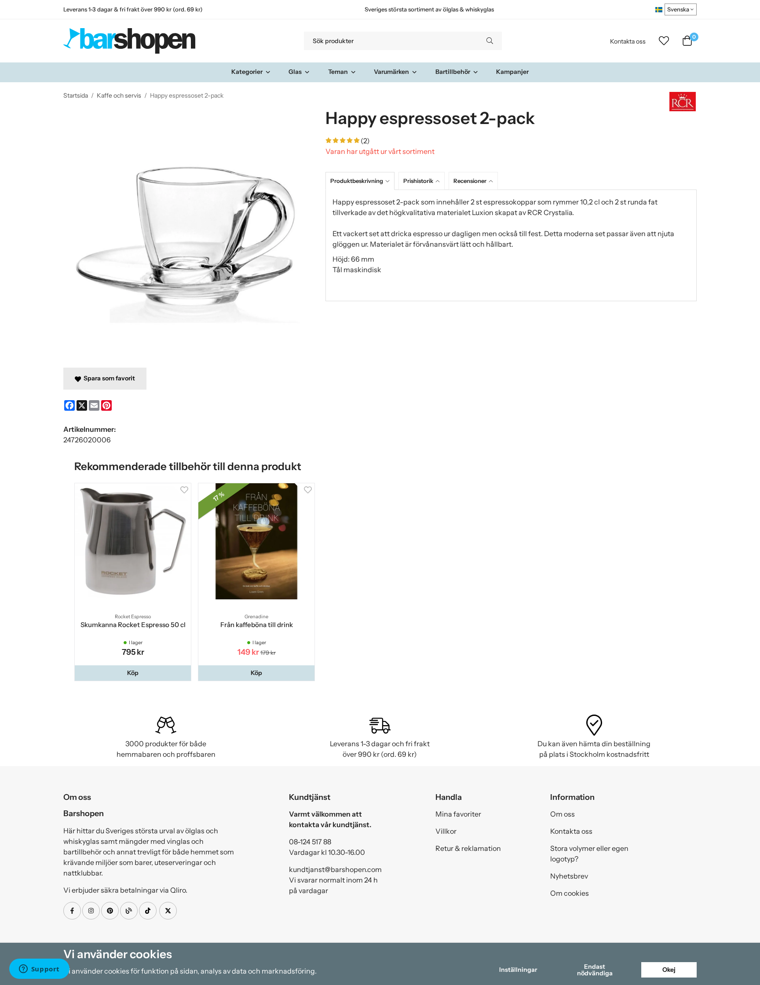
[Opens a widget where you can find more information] (39, 970)
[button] (133, 672)
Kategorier (247, 72)
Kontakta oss (628, 41)
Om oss (562, 814)
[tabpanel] (511, 245)
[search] (490, 41)
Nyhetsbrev (569, 876)
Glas (295, 72)
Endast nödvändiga (595, 970)
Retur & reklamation (468, 848)
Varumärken (391, 72)
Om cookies (569, 893)
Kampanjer (512, 72)
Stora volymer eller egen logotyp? (589, 853)
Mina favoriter (458, 814)
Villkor (446, 831)
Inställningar (518, 970)
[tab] (361, 180)
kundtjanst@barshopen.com (335, 869)
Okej (669, 970)
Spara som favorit (108, 378)
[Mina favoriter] (664, 41)
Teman (338, 72)
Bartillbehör (452, 72)
